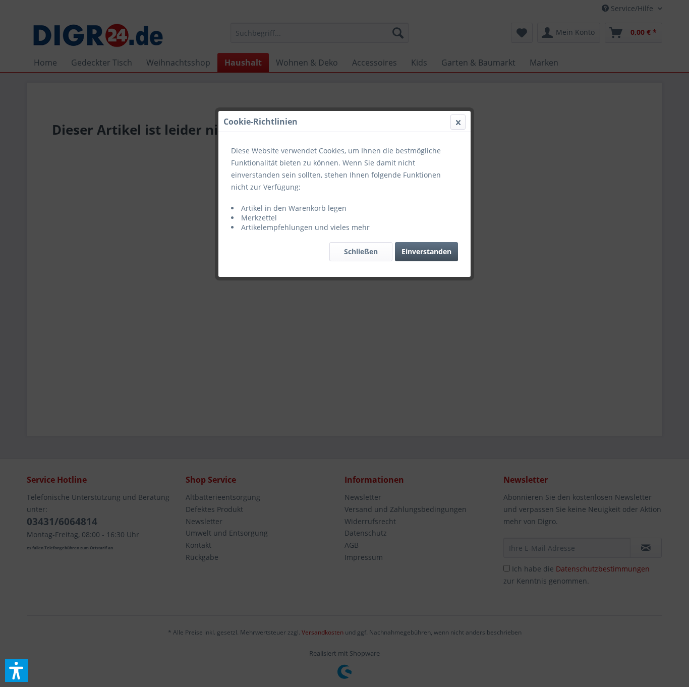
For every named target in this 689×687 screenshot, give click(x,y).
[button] (16, 670)
